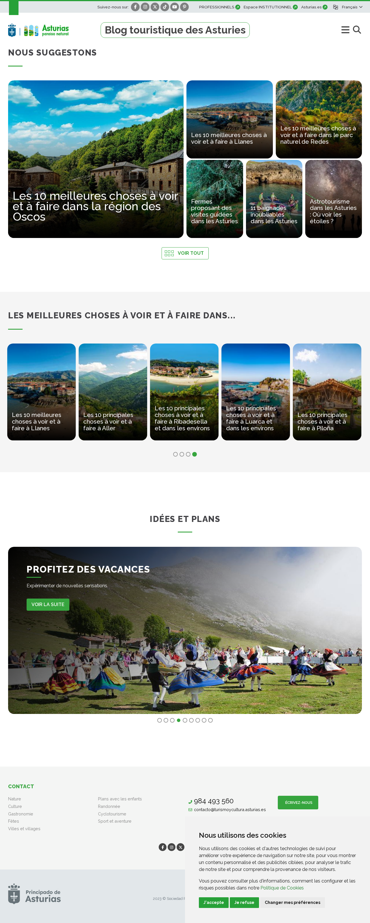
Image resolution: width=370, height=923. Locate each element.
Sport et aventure (115, 821)
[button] (352, 7)
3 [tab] (188, 454)
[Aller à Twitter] (155, 7)
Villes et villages (24, 828)
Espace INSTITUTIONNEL (268, 7)
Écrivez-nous (298, 802)
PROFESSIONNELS (216, 7)
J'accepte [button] (214, 902)
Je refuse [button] (244, 902)
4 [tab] (194, 454)
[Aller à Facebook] (135, 7)
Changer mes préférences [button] (292, 902)
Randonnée (109, 806)
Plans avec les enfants (120, 798)
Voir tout (191, 253)
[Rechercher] (357, 30)
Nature (14, 798)
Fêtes (13, 821)
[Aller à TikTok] (164, 7)
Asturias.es (311, 7)
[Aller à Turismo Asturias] (54, 30)
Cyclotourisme (112, 813)
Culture (15, 806)
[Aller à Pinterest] (184, 7)
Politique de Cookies (282, 888)
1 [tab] (175, 454)
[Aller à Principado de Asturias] (34, 893)
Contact (21, 786)
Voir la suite (48, 604)
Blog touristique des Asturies (175, 30)
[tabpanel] (42, 395)
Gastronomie (20, 813)
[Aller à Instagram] (145, 7)
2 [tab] (182, 454)
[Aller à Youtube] (174, 7)
